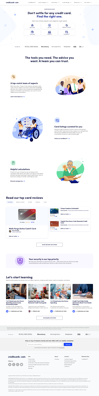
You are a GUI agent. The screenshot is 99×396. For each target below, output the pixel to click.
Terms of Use (31, 366)
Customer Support (68, 359)
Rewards (38, 202)
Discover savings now (16, 181)
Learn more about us (17, 96)
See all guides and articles (49, 318)
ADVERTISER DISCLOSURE (49, 9)
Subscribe (68, 344)
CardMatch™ (31, 2)
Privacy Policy (62, 347)
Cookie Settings (31, 361)
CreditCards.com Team (16, 311)
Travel (45, 202)
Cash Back (10, 202)
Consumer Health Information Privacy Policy (38, 364)
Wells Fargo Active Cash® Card (22, 228)
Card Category (42, 2)
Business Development (69, 362)
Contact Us (66, 366)
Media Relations (68, 364)
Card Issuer (54, 2)
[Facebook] (13, 364)
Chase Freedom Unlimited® (70, 208)
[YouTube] (21, 364)
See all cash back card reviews (49, 244)
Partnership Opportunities (70, 361)
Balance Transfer (20, 202)
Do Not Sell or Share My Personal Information (38, 362)
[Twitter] (9, 364)
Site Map (30, 368)
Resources (77, 2)
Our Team (87, 2)
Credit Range (65, 2)
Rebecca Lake (36, 311)
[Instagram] (17, 364)
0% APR (30, 202)
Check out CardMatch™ (61, 138)
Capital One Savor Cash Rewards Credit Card (74, 222)
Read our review (13, 236)
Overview (57, 359)
